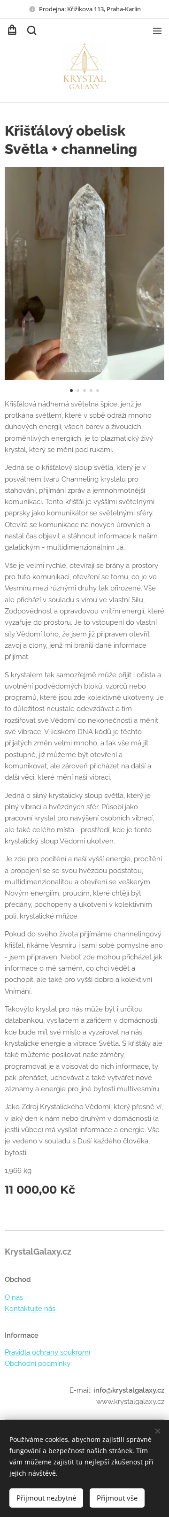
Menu (157, 30)
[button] (31, 30)
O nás (14, 1297)
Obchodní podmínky (37, 1363)
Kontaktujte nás (30, 1308)
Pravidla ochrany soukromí (47, 1352)
